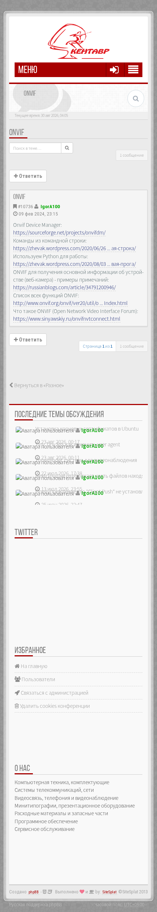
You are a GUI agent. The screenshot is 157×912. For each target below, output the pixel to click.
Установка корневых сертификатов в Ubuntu (87, 428)
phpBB (33, 892)
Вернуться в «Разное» (38, 385)
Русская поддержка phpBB (35, 904)
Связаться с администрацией (54, 692)
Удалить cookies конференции (54, 705)
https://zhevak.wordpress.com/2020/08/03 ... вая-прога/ (74, 263)
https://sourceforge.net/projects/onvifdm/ (59, 232)
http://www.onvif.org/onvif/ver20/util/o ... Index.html (70, 302)
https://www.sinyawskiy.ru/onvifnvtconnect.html (66, 318)
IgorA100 (50, 206)
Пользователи (37, 679)
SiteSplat (109, 892)
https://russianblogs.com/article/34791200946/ (64, 287)
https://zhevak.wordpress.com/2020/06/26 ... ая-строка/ (74, 248)
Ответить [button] (30, 176)
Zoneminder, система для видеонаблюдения (86, 460)
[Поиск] (67, 147)
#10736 (25, 206)
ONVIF (16, 133)
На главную (33, 666)
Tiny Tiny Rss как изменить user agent (77, 444)
